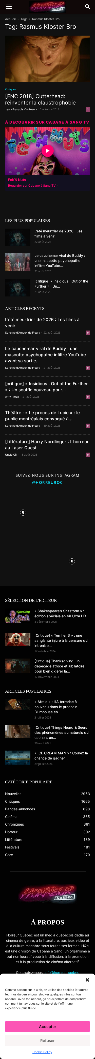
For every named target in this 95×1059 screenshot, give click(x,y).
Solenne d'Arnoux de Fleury (22, 332)
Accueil (10, 19)
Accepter (47, 1026)
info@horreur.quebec (62, 972)
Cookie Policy (42, 1052)
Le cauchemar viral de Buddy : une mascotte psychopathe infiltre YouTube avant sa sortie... (45, 354)
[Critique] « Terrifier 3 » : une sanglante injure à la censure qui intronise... (61, 640)
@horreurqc (47, 482)
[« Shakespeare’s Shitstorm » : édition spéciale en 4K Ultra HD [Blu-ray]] (17, 615)
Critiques (10, 89)
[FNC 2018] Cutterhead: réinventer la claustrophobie (40, 99)
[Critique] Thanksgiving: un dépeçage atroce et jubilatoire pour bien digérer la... (59, 666)
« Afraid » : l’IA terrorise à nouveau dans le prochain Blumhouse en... (55, 706)
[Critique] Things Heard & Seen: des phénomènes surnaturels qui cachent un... (61, 732)
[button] (87, 979)
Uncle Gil (11, 454)
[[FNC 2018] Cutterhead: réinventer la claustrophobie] (47, 59)
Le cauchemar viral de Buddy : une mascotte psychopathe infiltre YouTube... (59, 260)
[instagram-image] (23, 511)
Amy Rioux (12, 396)
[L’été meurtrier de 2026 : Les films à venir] (17, 237)
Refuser (47, 1040)
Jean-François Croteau (20, 109)
